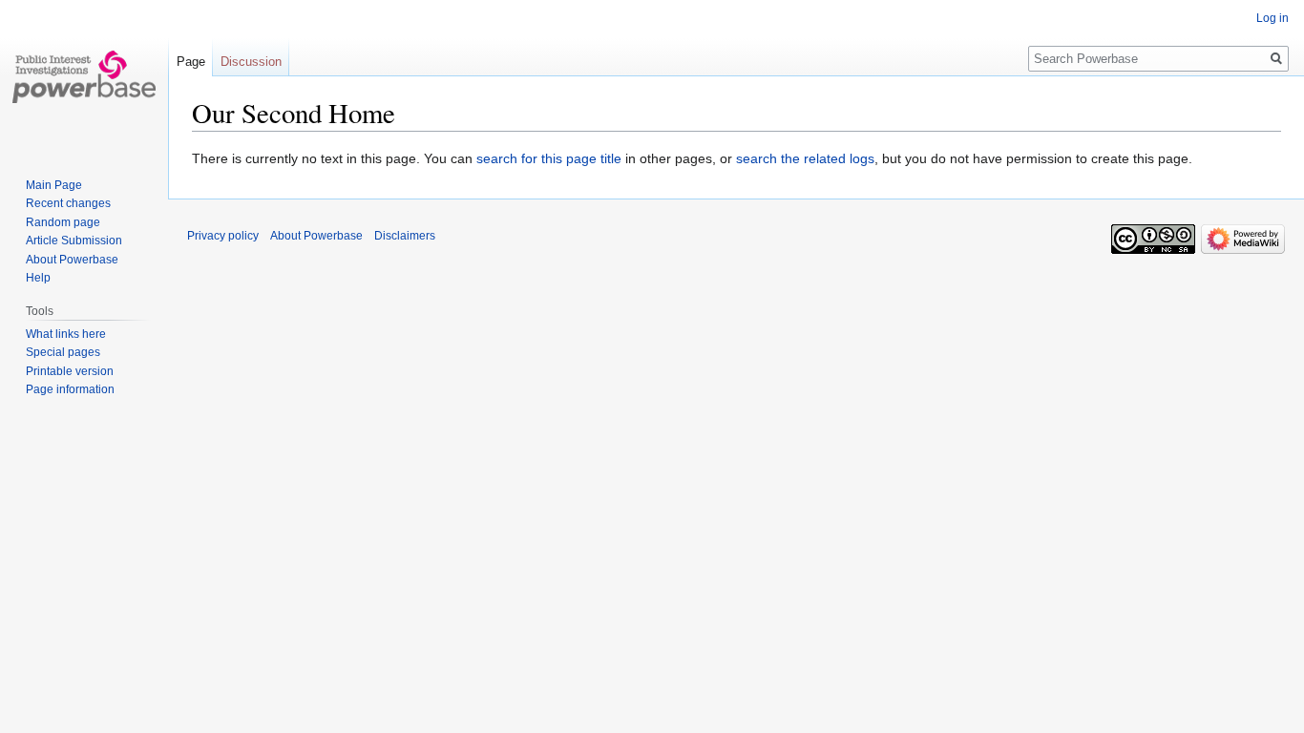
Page (191, 61)
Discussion (251, 61)
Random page (63, 222)
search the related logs (805, 158)
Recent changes (68, 203)
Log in (1272, 18)
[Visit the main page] (84, 76)
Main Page (54, 185)
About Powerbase (72, 259)
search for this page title (548, 158)
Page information (70, 389)
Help (38, 277)
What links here (66, 334)
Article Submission (74, 240)
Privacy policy (223, 235)
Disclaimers (404, 235)
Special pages (63, 352)
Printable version (70, 371)
